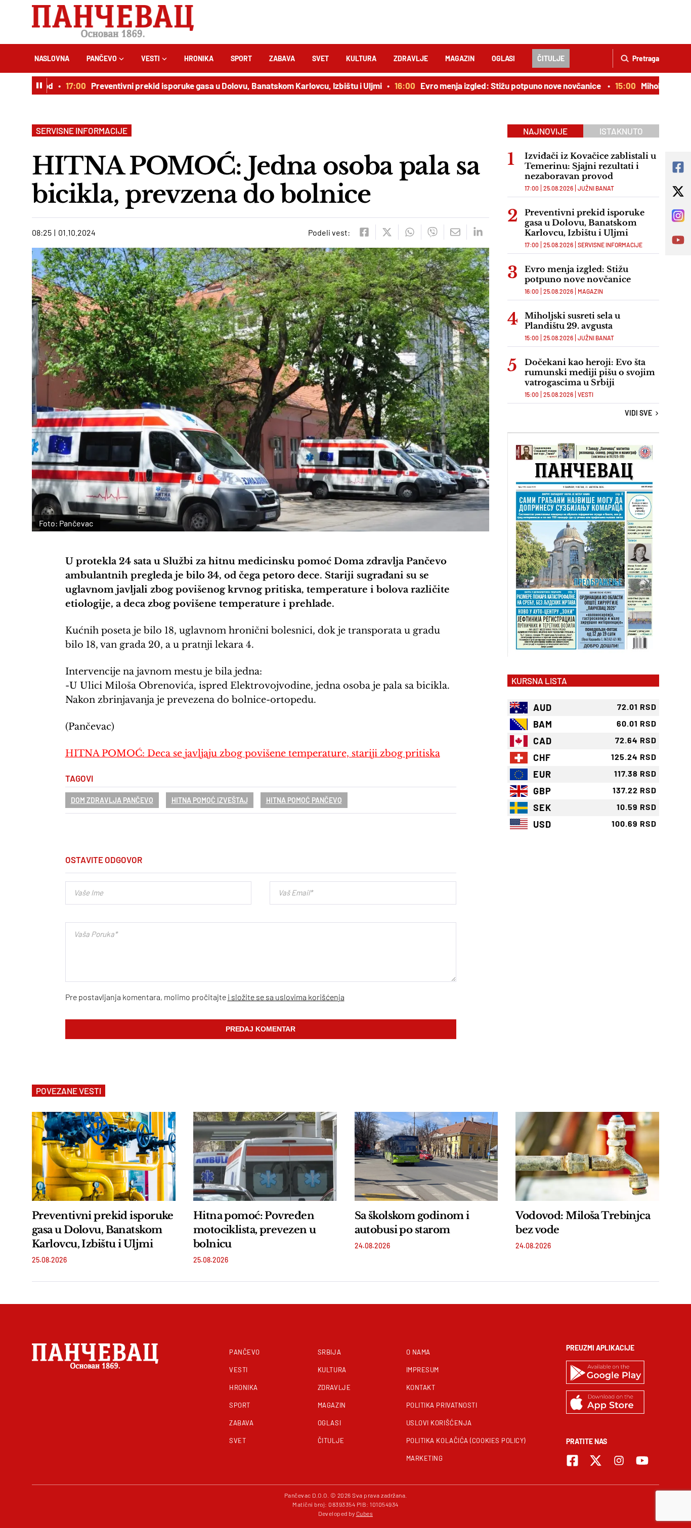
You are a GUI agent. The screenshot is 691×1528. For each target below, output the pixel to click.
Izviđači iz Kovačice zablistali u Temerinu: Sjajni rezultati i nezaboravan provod (590, 166)
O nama (418, 1352)
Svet (320, 58)
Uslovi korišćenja (439, 1423)
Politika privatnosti (442, 1405)
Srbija (329, 1352)
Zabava (282, 58)
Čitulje (551, 58)
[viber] (432, 232)
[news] (104, 1156)
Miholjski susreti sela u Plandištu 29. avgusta (572, 320)
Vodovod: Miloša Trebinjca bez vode (582, 1222)
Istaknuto (621, 131)
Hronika (198, 58)
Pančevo (102, 58)
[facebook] (364, 232)
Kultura (361, 58)
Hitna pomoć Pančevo (304, 800)
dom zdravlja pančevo (112, 800)
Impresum (422, 1370)
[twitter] (386, 232)
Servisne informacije (81, 130)
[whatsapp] (409, 232)
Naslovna (51, 58)
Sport (241, 58)
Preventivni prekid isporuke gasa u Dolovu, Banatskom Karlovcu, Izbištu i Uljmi (219, 85)
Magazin (459, 58)
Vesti (150, 58)
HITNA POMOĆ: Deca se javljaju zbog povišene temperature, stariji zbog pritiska (252, 753)
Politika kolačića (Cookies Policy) (466, 1440)
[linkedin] (477, 232)
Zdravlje (411, 58)
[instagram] (619, 1460)
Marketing (424, 1458)
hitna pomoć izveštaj (209, 800)
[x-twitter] (595, 1460)
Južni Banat (596, 188)
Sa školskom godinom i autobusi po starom (412, 1222)
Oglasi (503, 58)
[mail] (455, 232)
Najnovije (545, 131)
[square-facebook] (572, 1460)
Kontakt (421, 1387)
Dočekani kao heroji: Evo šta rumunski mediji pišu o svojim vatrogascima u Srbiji (590, 372)
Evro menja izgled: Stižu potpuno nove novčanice (494, 85)
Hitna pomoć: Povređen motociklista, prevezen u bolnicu (254, 1229)
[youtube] (642, 1460)
